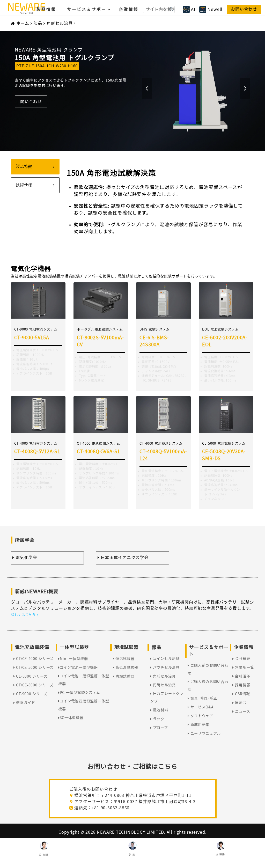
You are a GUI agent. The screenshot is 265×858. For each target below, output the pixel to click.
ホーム (22, 23)
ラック (158, 719)
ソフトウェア (201, 716)
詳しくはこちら (24, 615)
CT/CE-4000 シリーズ (34, 659)
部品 (37, 23)
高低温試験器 (126, 667)
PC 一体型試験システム (80, 692)
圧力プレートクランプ (166, 697)
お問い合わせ (244, 9)
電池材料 (160, 710)
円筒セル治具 (164, 685)
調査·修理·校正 (203, 698)
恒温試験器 (124, 659)
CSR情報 (242, 694)
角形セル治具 (60, 23)
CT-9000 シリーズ (31, 694)
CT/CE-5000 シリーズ (34, 667)
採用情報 (242, 685)
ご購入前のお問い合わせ (208, 669)
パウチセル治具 (165, 667)
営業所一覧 (244, 667)
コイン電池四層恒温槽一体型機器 (83, 705)
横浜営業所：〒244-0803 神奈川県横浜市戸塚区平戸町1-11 (132, 795)
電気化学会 (25, 557)
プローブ (160, 728)
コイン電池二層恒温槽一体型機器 (83, 680)
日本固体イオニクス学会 (123, 557)
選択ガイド (25, 703)
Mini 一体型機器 (74, 659)
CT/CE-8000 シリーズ (34, 685)
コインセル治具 (165, 659)
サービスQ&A (201, 707)
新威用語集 (199, 725)
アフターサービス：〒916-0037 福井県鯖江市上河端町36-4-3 (134, 802)
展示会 (240, 703)
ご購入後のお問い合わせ (208, 685)
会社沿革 (242, 676)
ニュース (242, 711)
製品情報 (46, 9)
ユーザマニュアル (205, 733)
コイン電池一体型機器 (79, 667)
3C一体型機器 (72, 718)
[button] (147, 88)
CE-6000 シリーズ (31, 676)
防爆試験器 (124, 676)
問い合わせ (31, 101)
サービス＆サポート (89, 9)
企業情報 (128, 9)
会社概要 (242, 659)
